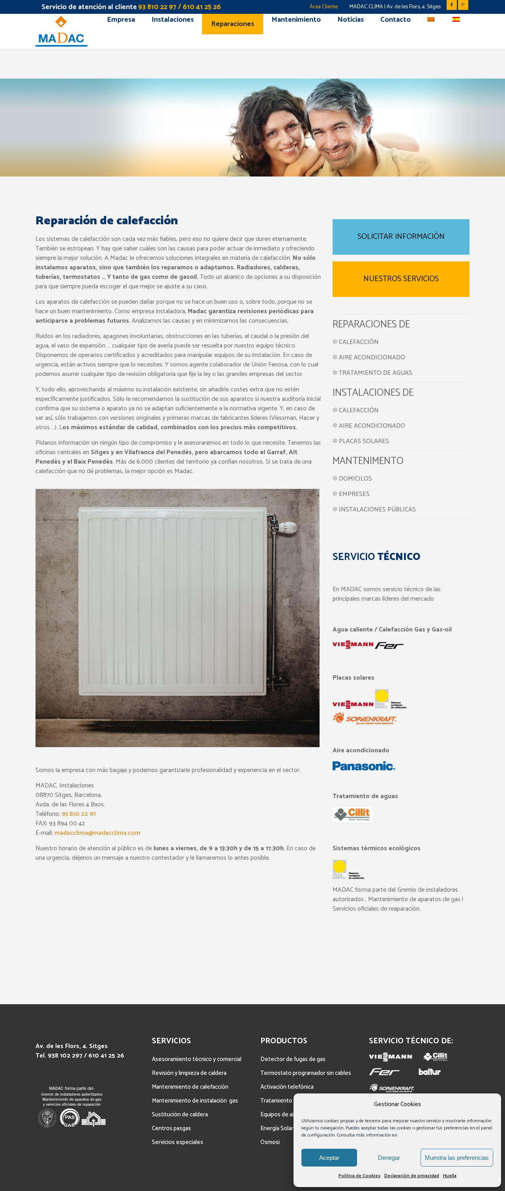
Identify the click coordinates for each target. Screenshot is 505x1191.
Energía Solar (276, 1128)
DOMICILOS (355, 478)
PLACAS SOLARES (364, 441)
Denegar (389, 1157)
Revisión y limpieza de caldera (189, 1073)
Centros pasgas (171, 1128)
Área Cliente (324, 6)
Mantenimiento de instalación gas (195, 1101)
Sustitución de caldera (180, 1115)
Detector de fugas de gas (292, 1059)
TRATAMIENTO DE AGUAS (374, 373)
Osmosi (270, 1142)
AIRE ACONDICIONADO (371, 357)
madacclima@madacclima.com (97, 833)
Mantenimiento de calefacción (190, 1087)
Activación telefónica (287, 1087)
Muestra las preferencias (457, 1157)
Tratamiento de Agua (287, 1101)
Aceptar (329, 1157)
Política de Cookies (359, 1176)
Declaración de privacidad (411, 1176)
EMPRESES (354, 494)
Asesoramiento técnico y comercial (196, 1059)
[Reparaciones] (335, 357)
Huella (449, 1176)
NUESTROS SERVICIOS (401, 279)
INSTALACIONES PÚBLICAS (377, 509)
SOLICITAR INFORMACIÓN (401, 236)
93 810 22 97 (79, 814)
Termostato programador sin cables (305, 1073)
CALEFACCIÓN (358, 342)
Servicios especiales (177, 1142)
